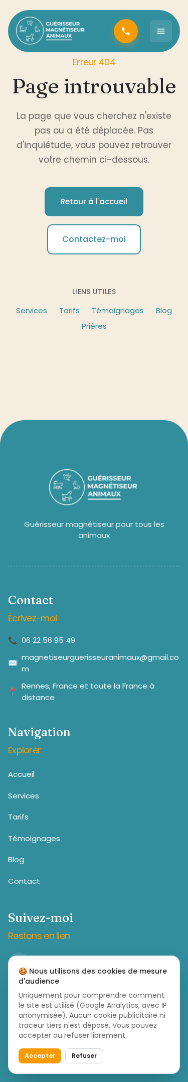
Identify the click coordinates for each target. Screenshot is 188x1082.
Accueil (21, 774)
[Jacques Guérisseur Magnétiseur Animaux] (51, 31)
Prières (94, 326)
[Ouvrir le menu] (161, 31)
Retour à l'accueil (94, 201)
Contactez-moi (94, 239)
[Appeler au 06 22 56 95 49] (126, 31)
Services (31, 310)
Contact (24, 881)
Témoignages (118, 310)
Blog (164, 310)
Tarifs (69, 310)
